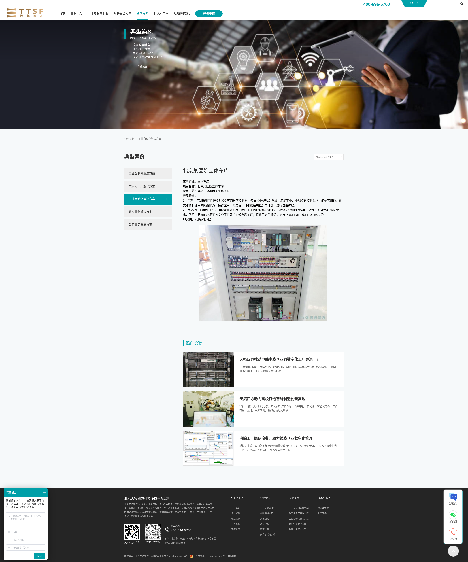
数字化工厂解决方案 (142, 186)
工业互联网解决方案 (142, 173)
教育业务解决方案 (140, 224)
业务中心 (76, 13)
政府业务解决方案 (140, 211)
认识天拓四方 (183, 13)
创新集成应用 (122, 13)
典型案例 (142, 13)
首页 (62, 13)
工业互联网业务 (98, 13)
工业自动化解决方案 (149, 138)
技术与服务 (161, 13)
